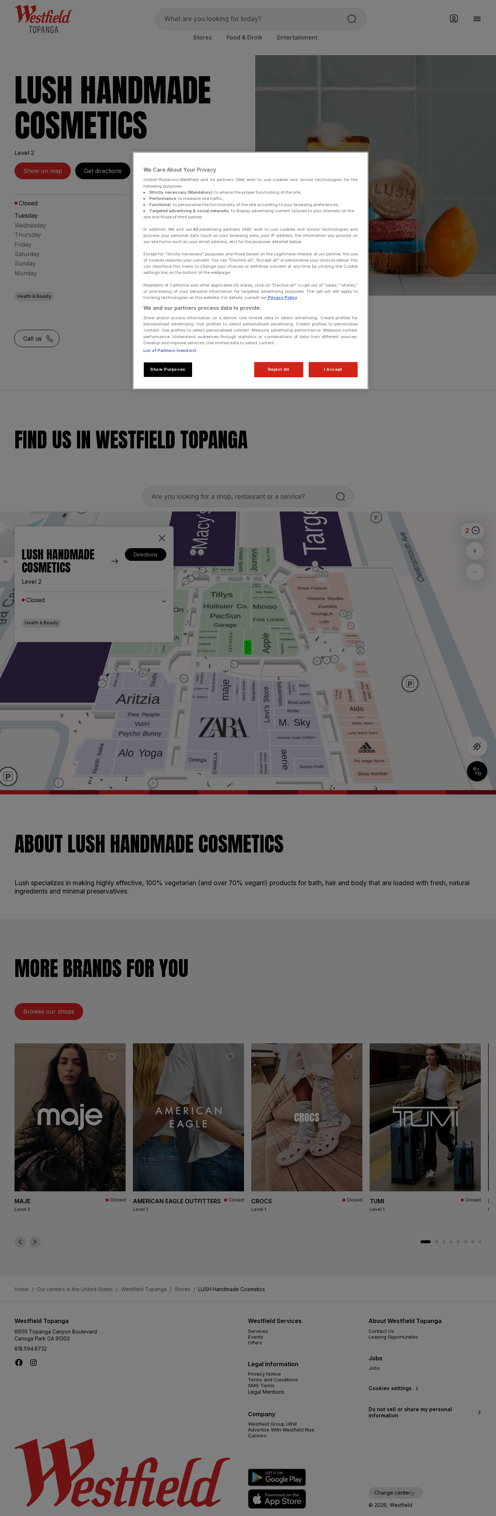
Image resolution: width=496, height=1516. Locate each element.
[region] (251, 271)
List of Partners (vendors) (169, 350)
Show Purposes (167, 369)
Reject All (278, 369)
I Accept (333, 369)
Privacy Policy (282, 297)
